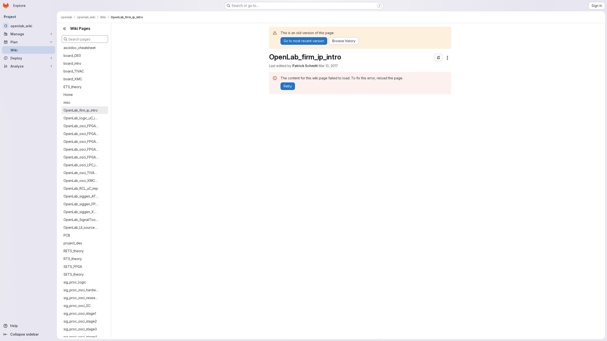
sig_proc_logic (75, 282)
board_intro (72, 63)
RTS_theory (73, 259)
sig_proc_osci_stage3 (80, 329)
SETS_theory (74, 274)
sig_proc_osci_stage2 (80, 321)
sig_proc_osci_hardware (81, 290)
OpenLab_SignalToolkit (81, 220)
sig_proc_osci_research (81, 298)
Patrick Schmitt (305, 66)
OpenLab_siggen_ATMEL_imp (81, 196)
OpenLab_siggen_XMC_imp (81, 212)
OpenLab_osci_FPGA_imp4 (81, 157)
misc (67, 102)
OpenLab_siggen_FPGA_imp (81, 204)
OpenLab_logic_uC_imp (81, 118)
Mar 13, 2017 (328, 66)
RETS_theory (74, 251)
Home (68, 95)
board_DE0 (72, 56)
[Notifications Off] (438, 57)
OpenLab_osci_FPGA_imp (81, 126)
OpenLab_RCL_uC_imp (81, 188)
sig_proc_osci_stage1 (80, 313)
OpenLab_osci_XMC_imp (81, 181)
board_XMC (73, 79)
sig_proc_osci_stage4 (80, 337)
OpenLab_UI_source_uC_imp (81, 227)
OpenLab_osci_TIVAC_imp (81, 173)
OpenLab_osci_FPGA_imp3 (81, 149)
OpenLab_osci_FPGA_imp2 (81, 141)
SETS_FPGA (73, 267)
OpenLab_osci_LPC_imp (81, 165)
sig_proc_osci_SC (77, 306)
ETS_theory (73, 87)
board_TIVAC (74, 71)
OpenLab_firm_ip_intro (81, 110)
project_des (73, 243)
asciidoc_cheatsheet (80, 48)
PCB (67, 235)
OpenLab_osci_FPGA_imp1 (81, 134)
